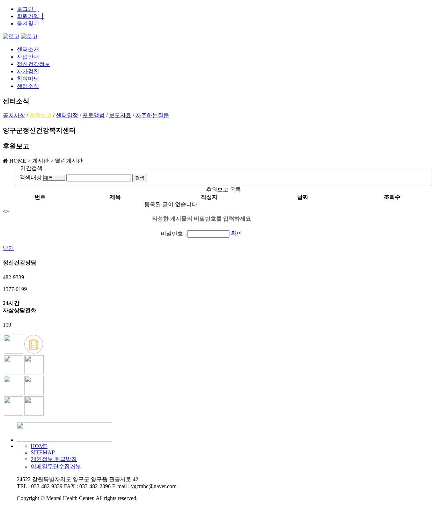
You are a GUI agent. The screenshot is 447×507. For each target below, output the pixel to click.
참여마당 (28, 79)
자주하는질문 (152, 115)
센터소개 (28, 49)
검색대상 (31, 177)
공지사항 (14, 115)
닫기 (8, 248)
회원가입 (30, 16)
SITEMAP (43, 452)
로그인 (28, 9)
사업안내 (28, 57)
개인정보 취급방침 (54, 459)
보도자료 (120, 115)
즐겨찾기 (28, 24)
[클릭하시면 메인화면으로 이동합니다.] (20, 36)
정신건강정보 (33, 64)
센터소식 (28, 86)
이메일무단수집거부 (56, 466)
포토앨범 (93, 115)
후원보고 (40, 115)
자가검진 (28, 71)
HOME (39, 446)
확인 (236, 234)
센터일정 (67, 115)
